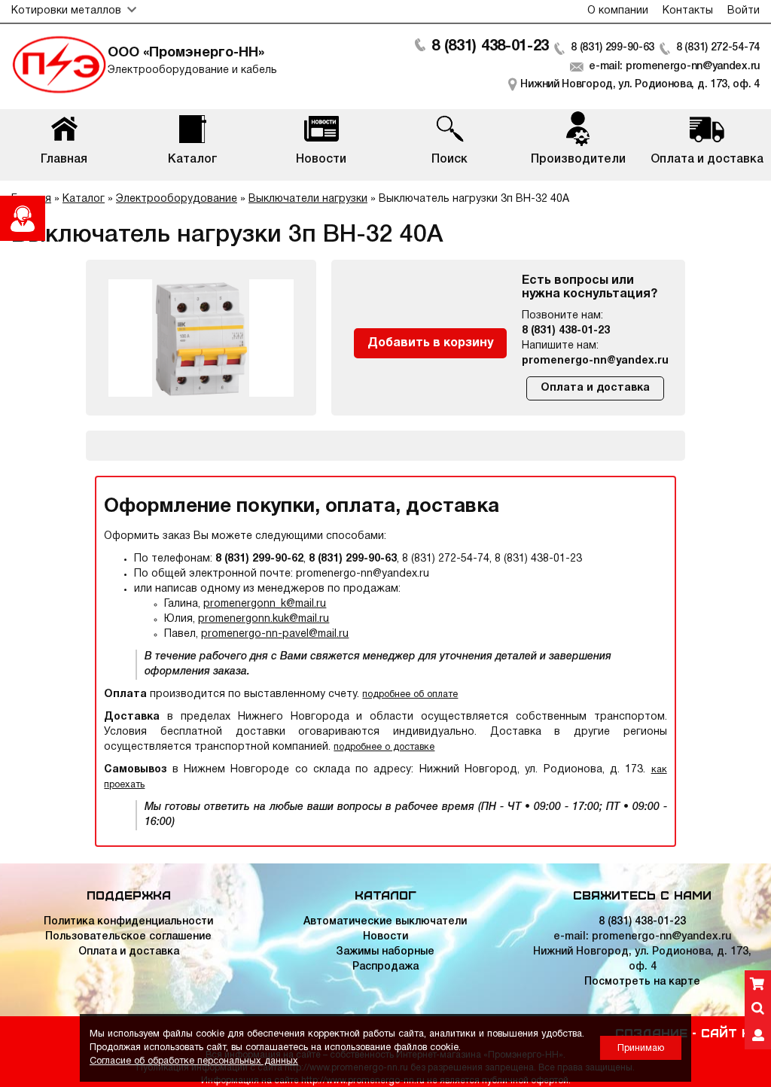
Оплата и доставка (595, 388)
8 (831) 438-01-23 (490, 46)
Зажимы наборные (385, 952)
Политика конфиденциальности (128, 922)
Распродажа (385, 967)
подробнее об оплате (410, 694)
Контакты (688, 11)
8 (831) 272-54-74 (718, 48)
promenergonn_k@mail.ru (264, 604)
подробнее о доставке (384, 747)
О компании (617, 11)
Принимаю (640, 1048)
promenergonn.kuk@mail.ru (263, 619)
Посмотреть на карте (642, 982)
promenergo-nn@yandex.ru (595, 361)
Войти (743, 11)
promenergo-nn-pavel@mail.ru (275, 634)
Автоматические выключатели (385, 922)
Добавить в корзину (430, 343)
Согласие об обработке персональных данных (194, 1061)
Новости (385, 937)
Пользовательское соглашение (128, 937)
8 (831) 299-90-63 (612, 48)
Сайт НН (730, 1032)
